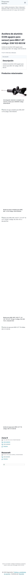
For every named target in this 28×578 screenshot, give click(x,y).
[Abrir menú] (25, 2)
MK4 (7, 52)
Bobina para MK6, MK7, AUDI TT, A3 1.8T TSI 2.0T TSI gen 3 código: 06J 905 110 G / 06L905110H (14, 319)
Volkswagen (13, 52)
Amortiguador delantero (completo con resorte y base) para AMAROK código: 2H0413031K (13, 101)
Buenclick (21, 574)
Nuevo (9, 52)
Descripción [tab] (5, 56)
